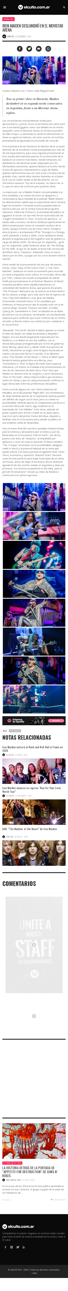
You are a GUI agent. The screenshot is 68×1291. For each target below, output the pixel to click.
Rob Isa (9, 836)
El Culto (10, 755)
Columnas (7, 1163)
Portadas (17, 1163)
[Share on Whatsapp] (48, 49)
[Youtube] (24, 1247)
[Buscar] (5, 7)
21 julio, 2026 (28, 1180)
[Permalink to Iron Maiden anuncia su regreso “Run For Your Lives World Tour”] (34, 812)
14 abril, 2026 (21, 755)
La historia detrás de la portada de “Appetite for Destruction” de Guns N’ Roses (30, 1171)
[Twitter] (18, 1247)
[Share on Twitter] (29, 49)
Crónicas (8, 19)
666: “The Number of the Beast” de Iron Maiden (30, 829)
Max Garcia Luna (13, 1180)
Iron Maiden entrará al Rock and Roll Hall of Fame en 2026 (32, 749)
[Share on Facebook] (20, 49)
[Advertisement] (34, 1078)
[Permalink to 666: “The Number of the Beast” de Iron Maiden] (34, 853)
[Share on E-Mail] (39, 49)
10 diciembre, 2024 (23, 36)
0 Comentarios (59, 1199)
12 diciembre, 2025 (23, 795)
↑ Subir (34, 1273)
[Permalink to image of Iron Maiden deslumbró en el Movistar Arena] (34, 70)
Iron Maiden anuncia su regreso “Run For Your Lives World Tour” (31, 789)
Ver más (6, 1200)
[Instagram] (11, 1247)
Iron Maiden (14, 731)
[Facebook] (5, 1247)
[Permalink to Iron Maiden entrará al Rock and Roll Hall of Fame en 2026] (34, 771)
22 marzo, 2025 (21, 836)
